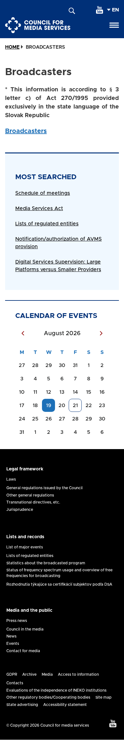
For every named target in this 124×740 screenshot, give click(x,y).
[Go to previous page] (23, 334)
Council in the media (25, 629)
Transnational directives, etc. (33, 502)
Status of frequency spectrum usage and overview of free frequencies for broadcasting (59, 573)
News (11, 636)
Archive (29, 674)
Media (47, 674)
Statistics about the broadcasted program (45, 563)
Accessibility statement (65, 705)
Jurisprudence (19, 509)
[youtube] (99, 10)
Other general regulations (30, 495)
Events (12, 643)
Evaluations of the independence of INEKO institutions (56, 690)
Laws (11, 479)
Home (12, 47)
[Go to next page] (101, 334)
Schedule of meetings (42, 193)
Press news (16, 621)
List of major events (24, 547)
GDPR (11, 674)
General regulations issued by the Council (44, 488)
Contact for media (23, 651)
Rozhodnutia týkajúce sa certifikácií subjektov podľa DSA (59, 584)
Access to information (78, 674)
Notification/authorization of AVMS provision (58, 242)
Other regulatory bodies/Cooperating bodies (48, 697)
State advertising (22, 705)
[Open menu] (114, 25)
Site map (103, 697)
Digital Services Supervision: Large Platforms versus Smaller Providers (58, 265)
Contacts (14, 683)
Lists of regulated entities (47, 223)
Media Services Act (39, 208)
